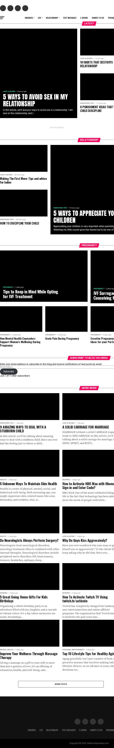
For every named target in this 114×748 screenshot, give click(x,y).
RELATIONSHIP (52, 17)
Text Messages (69, 17)
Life (39, 17)
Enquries (29, 17)
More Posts (61, 684)
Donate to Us (98, 17)
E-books (84, 17)
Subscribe (8, 371)
